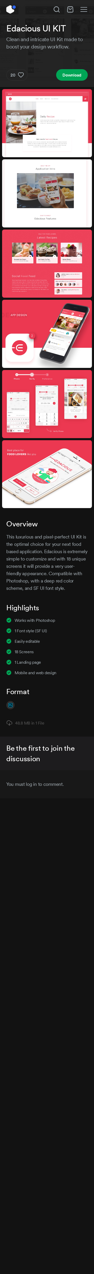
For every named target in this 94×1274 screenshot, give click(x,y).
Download (71, 75)
